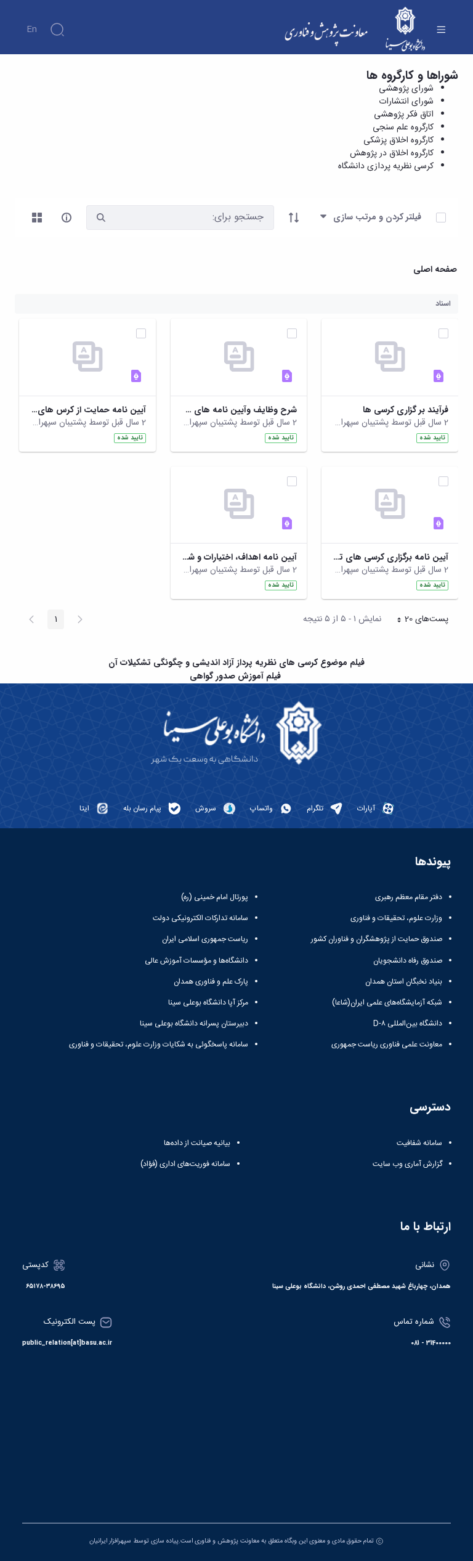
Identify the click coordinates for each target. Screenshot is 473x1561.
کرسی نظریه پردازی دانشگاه (386, 166)
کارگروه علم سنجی (403, 127)
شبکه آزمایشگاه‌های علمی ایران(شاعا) (387, 1003)
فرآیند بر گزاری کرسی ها (405, 410)
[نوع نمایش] (37, 217)
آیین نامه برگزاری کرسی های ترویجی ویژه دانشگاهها (389, 557)
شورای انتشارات (406, 101)
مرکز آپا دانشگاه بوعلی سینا (208, 1003)
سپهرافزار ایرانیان (110, 1541)
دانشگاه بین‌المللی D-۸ (407, 1023)
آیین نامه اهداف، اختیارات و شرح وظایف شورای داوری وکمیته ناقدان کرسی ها (238, 557)
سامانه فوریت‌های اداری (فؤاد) (185, 1164)
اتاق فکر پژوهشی (404, 114)
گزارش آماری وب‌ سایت (407, 1164)
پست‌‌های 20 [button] (418, 620)
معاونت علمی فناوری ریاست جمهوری (386, 1044)
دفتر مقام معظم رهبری (408, 897)
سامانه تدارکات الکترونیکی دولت (200, 918)
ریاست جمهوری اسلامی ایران (205, 939)
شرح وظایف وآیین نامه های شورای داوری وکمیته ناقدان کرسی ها (238, 410)
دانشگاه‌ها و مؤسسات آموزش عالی (196, 961)
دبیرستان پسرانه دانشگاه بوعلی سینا (194, 1023)
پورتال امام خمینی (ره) (214, 897)
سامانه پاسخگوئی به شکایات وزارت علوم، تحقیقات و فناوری (158, 1044)
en (31, 29)
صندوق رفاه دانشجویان (407, 961)
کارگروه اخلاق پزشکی (398, 140)
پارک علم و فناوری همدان (211, 982)
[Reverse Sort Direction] (294, 217)
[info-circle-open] (66, 217)
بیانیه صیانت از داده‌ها (197, 1143)
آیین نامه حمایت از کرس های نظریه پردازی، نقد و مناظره (87, 410)
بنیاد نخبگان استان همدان (403, 982)
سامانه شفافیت (419, 1143)
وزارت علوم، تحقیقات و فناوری (396, 918)
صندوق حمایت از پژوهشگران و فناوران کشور (376, 939)
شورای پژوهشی (406, 88)
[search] (101, 218)
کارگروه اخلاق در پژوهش (392, 153)
